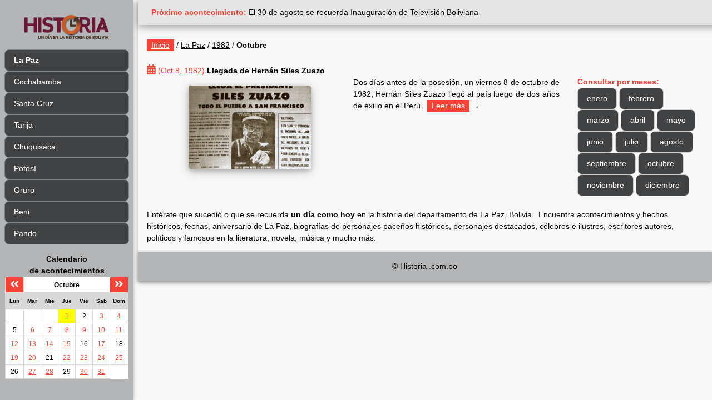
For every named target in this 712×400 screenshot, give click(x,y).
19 (14, 358)
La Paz (193, 45)
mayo (676, 120)
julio (632, 141)
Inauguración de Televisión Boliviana (414, 12)
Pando (25, 233)
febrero (641, 98)
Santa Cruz (33, 103)
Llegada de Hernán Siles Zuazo (266, 70)
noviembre (605, 185)
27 (32, 372)
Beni (21, 211)
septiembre (606, 163)
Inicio (160, 45)
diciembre (662, 185)
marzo (598, 120)
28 (49, 372)
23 (84, 358)
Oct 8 (170, 70)
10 (101, 330)
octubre (660, 163)
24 (101, 358)
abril (637, 120)
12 (14, 344)
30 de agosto (281, 12)
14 (49, 344)
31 (101, 372)
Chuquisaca (35, 146)
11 (118, 330)
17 (101, 344)
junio (595, 141)
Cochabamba (37, 81)
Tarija (23, 125)
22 (67, 358)
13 (32, 344)
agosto (672, 141)
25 (119, 358)
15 (67, 344)
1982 (221, 45)
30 (84, 372)
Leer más (448, 105)
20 (32, 358)
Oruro (24, 190)
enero (597, 98)
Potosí (25, 168)
